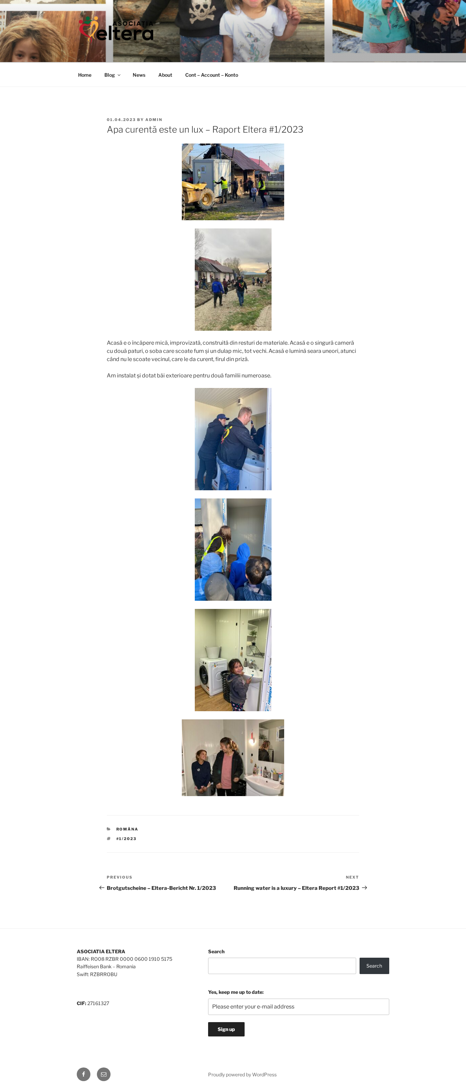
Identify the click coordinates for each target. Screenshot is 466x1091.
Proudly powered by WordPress (242, 1074)
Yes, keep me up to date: (236, 992)
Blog (109, 75)
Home (84, 75)
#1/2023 (126, 838)
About (165, 75)
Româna (127, 829)
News (139, 75)
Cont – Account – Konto (211, 75)
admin (153, 119)
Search (216, 951)
